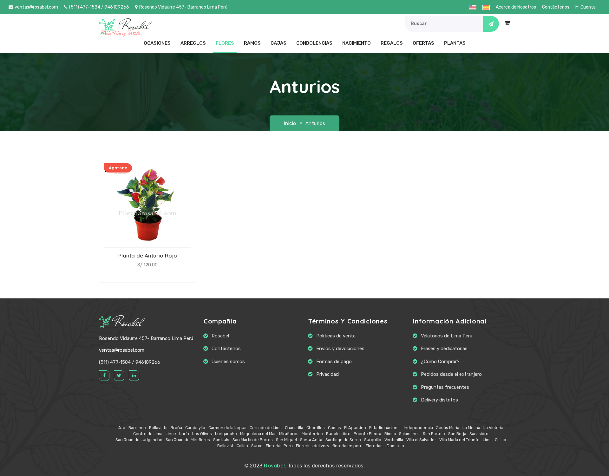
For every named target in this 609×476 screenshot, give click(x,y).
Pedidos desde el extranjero (451, 374)
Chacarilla (294, 427)
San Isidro (478, 433)
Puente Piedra (367, 433)
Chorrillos (315, 427)
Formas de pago (334, 361)
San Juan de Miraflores (188, 439)
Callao (500, 439)
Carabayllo (195, 427)
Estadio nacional (385, 427)
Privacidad (327, 374)
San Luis (221, 439)
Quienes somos (228, 361)
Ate (121, 427)
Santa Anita (311, 439)
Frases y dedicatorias (444, 348)
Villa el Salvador (421, 439)
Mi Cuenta (585, 7)
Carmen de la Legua (227, 427)
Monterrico (312, 433)
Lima (487, 439)
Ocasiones (157, 43)
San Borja (457, 433)
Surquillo (372, 439)
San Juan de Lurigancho (138, 439)
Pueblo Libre (338, 433)
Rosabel (128, 323)
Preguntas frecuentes (445, 387)
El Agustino (355, 427)
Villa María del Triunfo (459, 439)
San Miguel (286, 439)
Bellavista (158, 427)
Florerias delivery (312, 445)
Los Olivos (202, 433)
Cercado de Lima (266, 427)
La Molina (471, 427)
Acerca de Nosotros (516, 7)
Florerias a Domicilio (385, 445)
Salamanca (409, 433)
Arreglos (193, 43)
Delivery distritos (439, 400)
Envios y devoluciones (340, 348)
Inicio (290, 123)
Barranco (137, 427)
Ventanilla (393, 439)
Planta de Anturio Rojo (147, 255)
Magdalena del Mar (258, 433)
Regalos (392, 43)
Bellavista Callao (232, 445)
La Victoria (493, 427)
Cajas (278, 43)
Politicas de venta (336, 336)
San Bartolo (434, 433)
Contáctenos (555, 7)
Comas (334, 427)
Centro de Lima (147, 433)
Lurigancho (226, 433)
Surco (257, 445)
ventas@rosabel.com (36, 7)
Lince (171, 433)
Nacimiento (356, 43)
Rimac (390, 433)
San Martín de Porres (252, 439)
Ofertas (423, 43)
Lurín (184, 433)
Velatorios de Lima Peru (446, 336)
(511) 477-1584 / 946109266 (99, 7)
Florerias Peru (279, 445)
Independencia (418, 427)
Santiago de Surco (343, 439)
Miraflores (288, 433)
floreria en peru (347, 445)
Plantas (455, 43)
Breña (176, 427)
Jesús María (447, 427)
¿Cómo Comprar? (440, 361)
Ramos (252, 43)
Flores (225, 43)
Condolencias (314, 43)
